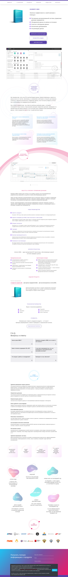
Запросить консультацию (38, 33)
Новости (9, 2)
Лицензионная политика (34, 326)
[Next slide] (56, 173)
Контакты (57, 2)
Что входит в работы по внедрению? (21, 356)
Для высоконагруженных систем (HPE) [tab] (47, 282)
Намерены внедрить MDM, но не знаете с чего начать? (46, 341)
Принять (54, 570)
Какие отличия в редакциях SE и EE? (21, 348)
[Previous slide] (12, 173)
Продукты (29, 2)
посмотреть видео (38, 38)
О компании (20, 2)
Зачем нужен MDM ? (17, 340)
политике (22, 569)
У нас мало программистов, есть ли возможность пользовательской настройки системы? (44, 349)
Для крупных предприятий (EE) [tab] (31, 282)
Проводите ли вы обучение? (43, 356)
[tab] (30, 185)
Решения (38, 2)
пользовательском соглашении (31, 569)
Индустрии (48, 2)
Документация (38, 42)
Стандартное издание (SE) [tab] (16, 282)
